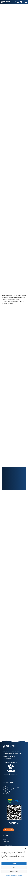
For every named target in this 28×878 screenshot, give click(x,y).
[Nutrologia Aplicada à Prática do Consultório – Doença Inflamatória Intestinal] (14, 677)
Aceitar (14, 863)
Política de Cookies (9, 875)
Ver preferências (14, 871)
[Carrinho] (20, 2)
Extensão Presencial (8, 793)
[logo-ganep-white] (5, 2)
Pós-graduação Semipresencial (11, 788)
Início (10, 98)
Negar (14, 867)
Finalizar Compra (7, 845)
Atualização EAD (7, 792)
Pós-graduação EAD (8, 786)
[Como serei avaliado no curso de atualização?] (14, 521)
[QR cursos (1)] (14, 811)
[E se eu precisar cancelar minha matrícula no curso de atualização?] (14, 501)
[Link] (18, 2)
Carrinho (5, 843)
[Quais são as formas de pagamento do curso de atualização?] (14, 565)
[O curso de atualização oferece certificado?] (14, 532)
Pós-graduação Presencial (9, 789)
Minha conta (6, 841)
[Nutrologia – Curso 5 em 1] (14, 601)
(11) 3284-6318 (7, 758)
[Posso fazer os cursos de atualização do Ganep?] (14, 542)
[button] (26, 848)
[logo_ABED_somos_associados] (14, 768)
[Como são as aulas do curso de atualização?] (14, 511)
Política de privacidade (17, 875)
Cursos (15, 98)
